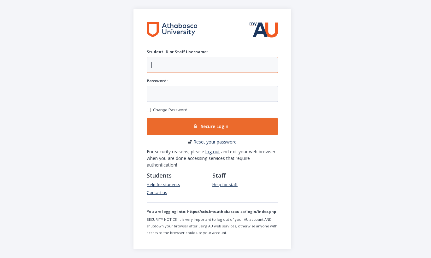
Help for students (163, 184)
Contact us (157, 192)
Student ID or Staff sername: (177, 52)
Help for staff (225, 184)
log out (212, 152)
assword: (157, 81)
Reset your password (215, 142)
